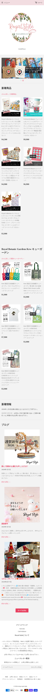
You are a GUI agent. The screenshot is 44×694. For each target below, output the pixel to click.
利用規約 (20, 679)
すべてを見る (22, 610)
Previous (3, 68)
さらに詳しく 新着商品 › (9, 94)
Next (41, 68)
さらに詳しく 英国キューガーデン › (13, 258)
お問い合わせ (14, 677)
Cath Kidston (22, 631)
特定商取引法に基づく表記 (32, 679)
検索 (6, 677)
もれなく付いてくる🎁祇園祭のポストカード (18, 579)
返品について (33, 677)
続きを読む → (6, 482)
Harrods (22, 629)
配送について (24, 677)
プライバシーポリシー (8, 679)
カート (40, 2)
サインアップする (36, 667)
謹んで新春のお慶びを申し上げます (15, 466)
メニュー (7, 2)
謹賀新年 (5, 524)
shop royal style (22, 686)
